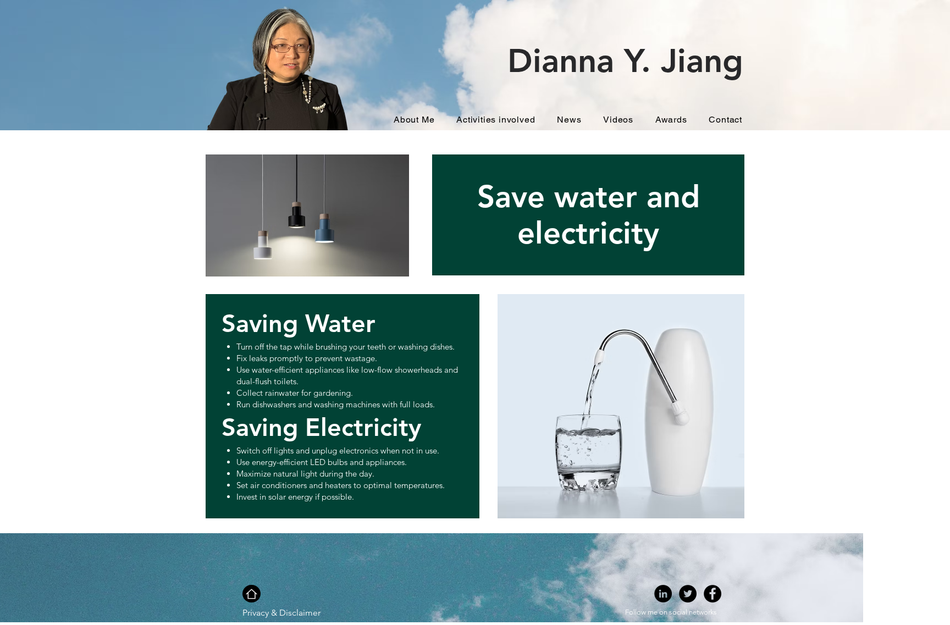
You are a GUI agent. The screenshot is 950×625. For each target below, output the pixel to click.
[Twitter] (688, 593)
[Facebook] (712, 593)
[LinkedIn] (663, 593)
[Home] (251, 593)
